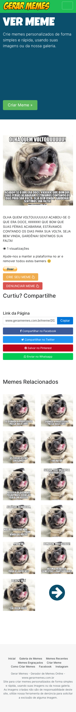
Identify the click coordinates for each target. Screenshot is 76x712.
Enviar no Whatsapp (39, 356)
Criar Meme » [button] (20, 105)
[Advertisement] (38, 74)
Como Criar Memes (23, 666)
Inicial (11, 658)
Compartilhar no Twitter (39, 339)
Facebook (45, 666)
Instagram (62, 666)
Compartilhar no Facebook (39, 331)
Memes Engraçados (30, 662)
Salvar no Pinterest (39, 348)
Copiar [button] (65, 320)
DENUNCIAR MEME (21, 286)
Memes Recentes (57, 658)
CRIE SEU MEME (19, 277)
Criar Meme (54, 662)
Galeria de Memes (30, 658)
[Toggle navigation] (67, 5)
